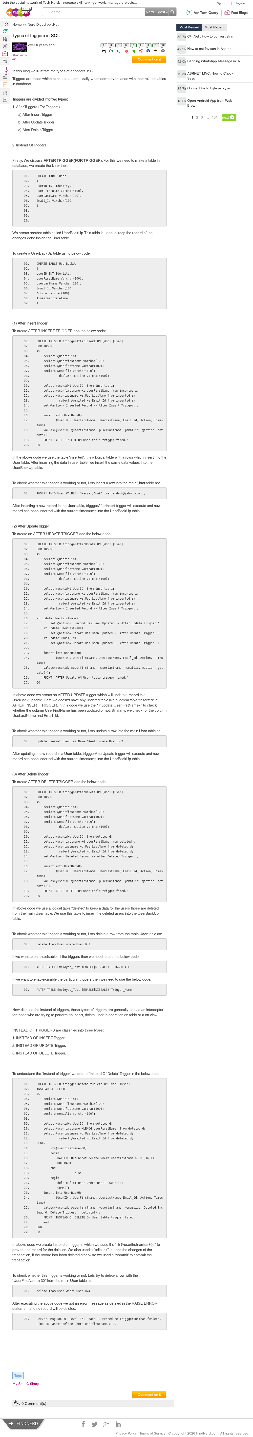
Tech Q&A (154, 760)
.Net (162, 679)
